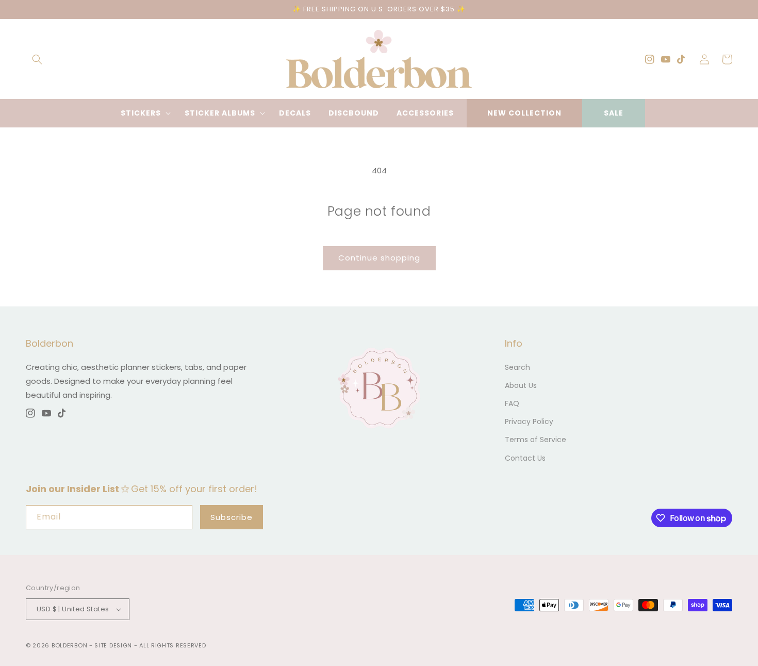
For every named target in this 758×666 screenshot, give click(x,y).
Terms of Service (535, 439)
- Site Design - (114, 645)
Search (517, 367)
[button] (37, 59)
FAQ (512, 403)
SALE (613, 113)
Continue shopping (379, 257)
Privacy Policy (529, 421)
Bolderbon (69, 645)
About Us (521, 385)
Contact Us (525, 458)
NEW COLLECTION (524, 113)
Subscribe (231, 517)
